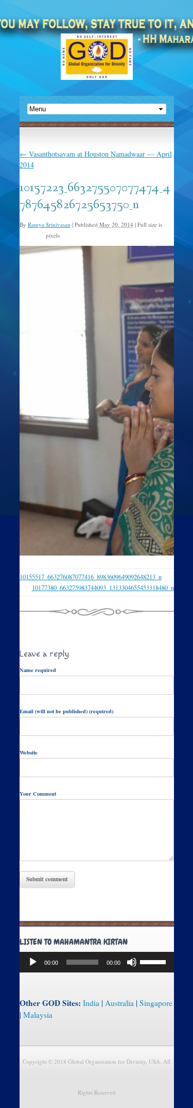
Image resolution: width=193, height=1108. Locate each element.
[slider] (154, 961)
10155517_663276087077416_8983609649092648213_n (91, 577)
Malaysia (37, 1015)
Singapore (155, 1003)
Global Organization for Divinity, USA (97, 64)
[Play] (33, 962)
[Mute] (132, 962)
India (91, 1003)
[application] (97, 962)
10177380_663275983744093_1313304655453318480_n (103, 587)
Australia (119, 1003)
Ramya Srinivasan (49, 224)
